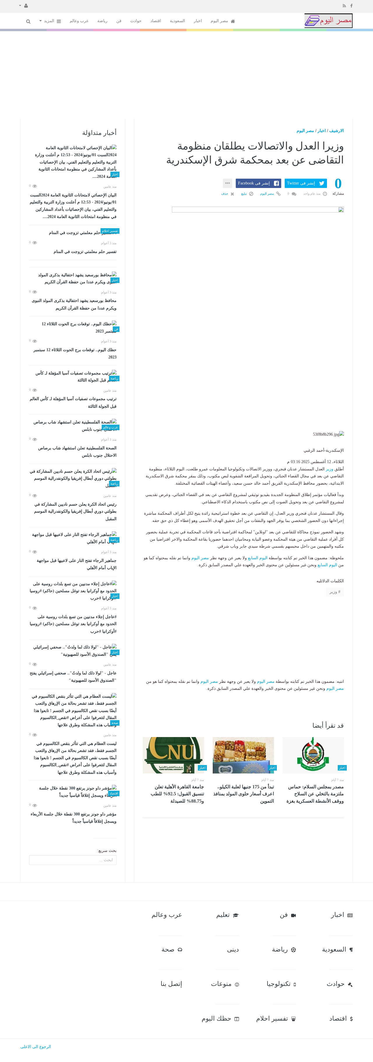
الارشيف (336, 131)
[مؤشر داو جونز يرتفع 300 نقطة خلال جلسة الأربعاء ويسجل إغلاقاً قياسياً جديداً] (73, 792)
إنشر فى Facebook (254, 183)
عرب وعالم (79, 21)
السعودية (177, 21)
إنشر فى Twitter (301, 183)
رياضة (102, 21)
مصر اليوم (220, 21)
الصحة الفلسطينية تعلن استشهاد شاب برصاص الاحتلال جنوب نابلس (77, 452)
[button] (23, 5)
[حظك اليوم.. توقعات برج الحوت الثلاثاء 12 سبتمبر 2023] (73, 328)
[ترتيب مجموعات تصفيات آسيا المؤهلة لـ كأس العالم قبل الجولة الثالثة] (73, 377)
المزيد (49, 21)
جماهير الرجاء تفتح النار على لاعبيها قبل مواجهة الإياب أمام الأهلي (77, 564)
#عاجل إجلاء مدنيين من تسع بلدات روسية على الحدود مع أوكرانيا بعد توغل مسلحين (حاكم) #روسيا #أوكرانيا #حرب (73, 624)
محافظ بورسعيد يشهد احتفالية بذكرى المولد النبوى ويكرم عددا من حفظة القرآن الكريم (74, 304)
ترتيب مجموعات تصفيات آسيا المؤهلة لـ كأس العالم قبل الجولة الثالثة (73, 403)
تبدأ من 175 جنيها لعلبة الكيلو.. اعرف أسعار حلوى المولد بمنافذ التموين (243, 793)
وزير (329, 469)
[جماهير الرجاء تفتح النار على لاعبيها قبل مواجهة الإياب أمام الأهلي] (73, 538)
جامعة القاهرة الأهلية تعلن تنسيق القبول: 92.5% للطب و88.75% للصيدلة (177, 793)
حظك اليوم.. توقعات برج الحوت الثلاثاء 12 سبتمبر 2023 (75, 354)
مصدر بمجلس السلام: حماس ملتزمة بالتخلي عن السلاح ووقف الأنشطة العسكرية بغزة (315, 793)
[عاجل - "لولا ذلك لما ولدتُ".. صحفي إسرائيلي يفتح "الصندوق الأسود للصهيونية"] (73, 651)
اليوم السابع (258, 558)
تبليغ (244, 193)
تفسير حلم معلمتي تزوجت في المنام (85, 251)
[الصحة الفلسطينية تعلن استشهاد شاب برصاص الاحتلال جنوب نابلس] (73, 426)
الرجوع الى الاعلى (35, 1047)
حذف (225, 193)
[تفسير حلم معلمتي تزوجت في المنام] (73, 233)
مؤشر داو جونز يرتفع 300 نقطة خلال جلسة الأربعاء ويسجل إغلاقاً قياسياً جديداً (74, 818)
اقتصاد (155, 21)
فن (119, 21)
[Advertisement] (186, 75)
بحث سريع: (107, 850)
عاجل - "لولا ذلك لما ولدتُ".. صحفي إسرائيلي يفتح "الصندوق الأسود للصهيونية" (73, 677)
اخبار (198, 21)
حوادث (136, 21)
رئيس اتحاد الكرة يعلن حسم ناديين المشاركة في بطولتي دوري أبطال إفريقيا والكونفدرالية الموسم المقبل (75, 511)
